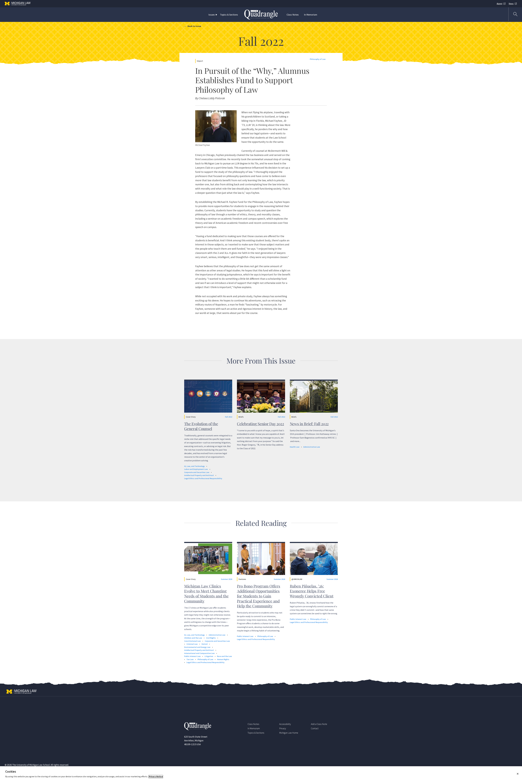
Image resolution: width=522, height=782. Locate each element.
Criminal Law (192, 644)
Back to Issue (194, 26)
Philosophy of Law (318, 59)
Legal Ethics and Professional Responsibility (203, 478)
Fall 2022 (228, 417)
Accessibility (285, 724)
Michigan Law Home (288, 732)
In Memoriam (310, 14)
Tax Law (190, 659)
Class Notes (293, 14)
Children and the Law (193, 638)
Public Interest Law (192, 656)
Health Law (294, 447)
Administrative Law (311, 447)
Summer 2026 (226, 579)
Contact (315, 728)
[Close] (518, 774)
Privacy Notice (156, 776)
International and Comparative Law (199, 653)
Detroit (205, 644)
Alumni (499, 3)
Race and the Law (224, 656)
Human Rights (223, 659)
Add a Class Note (319, 724)
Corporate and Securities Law (196, 472)
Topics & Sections (229, 14)
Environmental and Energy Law (197, 647)
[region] (261, 774)
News (511, 3)
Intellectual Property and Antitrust (199, 475)
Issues (211, 14)
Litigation (209, 656)
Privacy (282, 728)
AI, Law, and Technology (194, 466)
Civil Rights (211, 638)
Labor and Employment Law (196, 469)
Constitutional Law (192, 641)
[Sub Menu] (217, 15)
